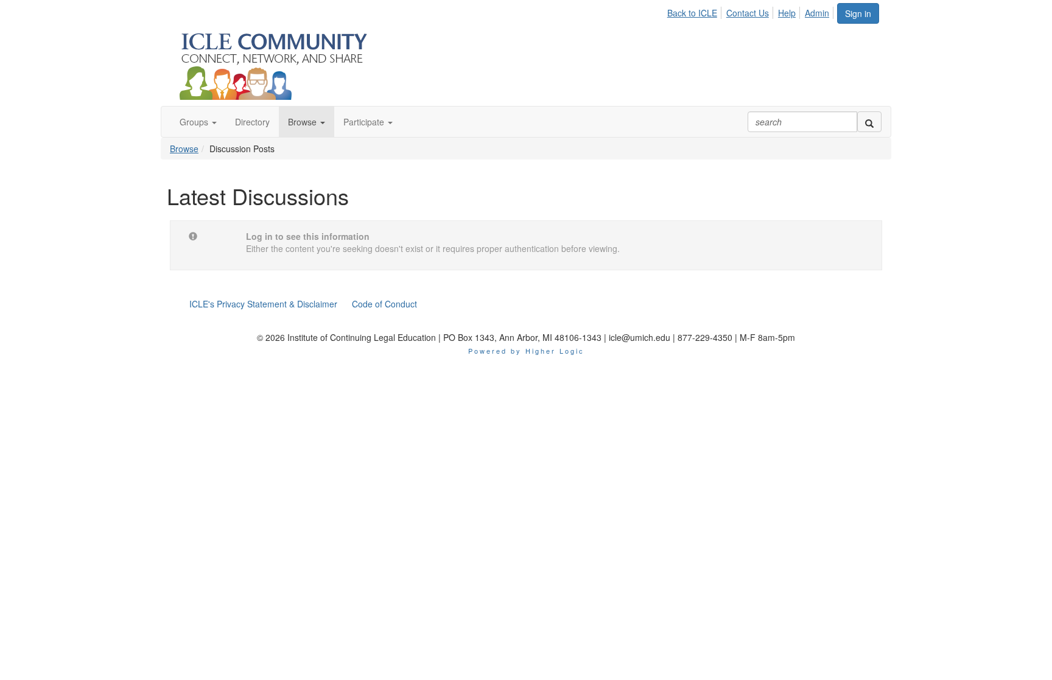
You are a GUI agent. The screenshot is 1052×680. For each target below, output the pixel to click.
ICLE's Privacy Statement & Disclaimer (263, 304)
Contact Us (747, 13)
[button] (198, 122)
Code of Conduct (384, 304)
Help (787, 13)
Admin (817, 13)
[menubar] (751, 11)
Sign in (858, 13)
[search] (869, 121)
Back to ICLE (692, 13)
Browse (184, 148)
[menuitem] (695, 11)
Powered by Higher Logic (526, 351)
